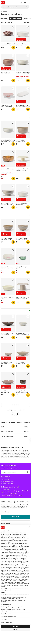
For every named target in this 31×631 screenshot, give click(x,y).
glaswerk (26, 431)
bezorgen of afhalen (7, 481)
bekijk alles (27, 422)
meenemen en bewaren (7, 436)
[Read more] (15, 459)
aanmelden (15, 516)
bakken (26, 426)
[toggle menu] (28, 3)
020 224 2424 (5, 489)
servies (4, 11)
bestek (25, 436)
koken (2, 426)
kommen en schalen (15, 18)
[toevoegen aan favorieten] (13, 27)
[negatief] (17, 414)
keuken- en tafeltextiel (7, 431)
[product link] (8, 33)
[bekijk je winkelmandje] (25, 2)
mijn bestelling (6, 479)
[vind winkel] (28, 472)
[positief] (13, 414)
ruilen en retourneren (8, 483)
